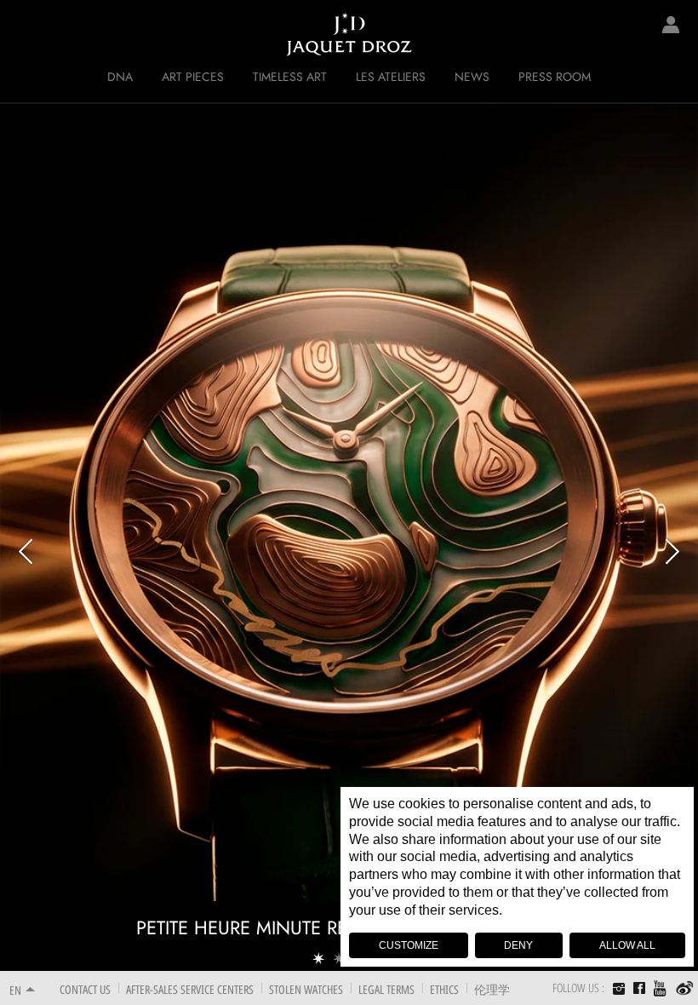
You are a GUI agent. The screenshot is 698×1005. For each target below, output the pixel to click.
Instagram (619, 990)
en (15, 990)
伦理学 (492, 989)
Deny (518, 945)
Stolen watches (306, 989)
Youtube (660, 988)
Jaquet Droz (25, 34)
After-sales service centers (190, 989)
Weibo (685, 988)
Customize (408, 945)
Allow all (627, 945)
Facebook (639, 988)
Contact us (85, 989)
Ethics (444, 989)
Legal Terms (386, 989)
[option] (349, 536)
